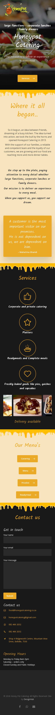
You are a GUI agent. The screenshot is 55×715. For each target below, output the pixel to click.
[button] (50, 8)
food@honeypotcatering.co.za (22, 610)
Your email (8, 547)
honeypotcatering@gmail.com (22, 617)
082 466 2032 (15, 624)
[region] (27, 405)
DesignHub (29, 699)
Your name (8, 535)
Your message (9, 560)
